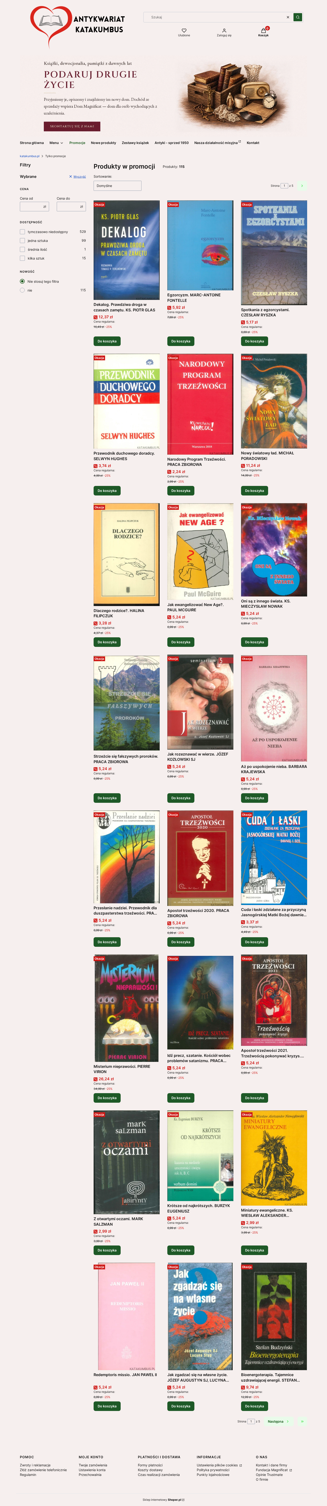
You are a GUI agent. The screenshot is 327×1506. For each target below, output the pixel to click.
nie (30, 290)
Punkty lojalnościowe (213, 1475)
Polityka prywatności (213, 1470)
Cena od (26, 198)
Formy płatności (150, 1465)
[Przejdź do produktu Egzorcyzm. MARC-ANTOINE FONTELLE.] (200, 245)
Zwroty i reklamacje (35, 1465)
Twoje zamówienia (93, 1465)
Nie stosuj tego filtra (43, 281)
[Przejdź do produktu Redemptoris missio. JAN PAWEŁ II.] (127, 1316)
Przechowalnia (90, 1475)
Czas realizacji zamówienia (159, 1475)
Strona (275, 185)
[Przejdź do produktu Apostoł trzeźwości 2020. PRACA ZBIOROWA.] (200, 858)
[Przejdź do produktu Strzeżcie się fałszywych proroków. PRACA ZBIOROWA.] (127, 703)
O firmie (262, 1479)
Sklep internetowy (162, 1499)
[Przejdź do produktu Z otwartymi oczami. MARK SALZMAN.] (127, 1162)
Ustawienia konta (92, 1470)
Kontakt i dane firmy (271, 1465)
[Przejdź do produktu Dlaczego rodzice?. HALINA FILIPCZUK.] (127, 554)
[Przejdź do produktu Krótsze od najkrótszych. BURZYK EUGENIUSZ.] (200, 1155)
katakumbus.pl (29, 156)
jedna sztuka (38, 241)
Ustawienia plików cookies (218, 1465)
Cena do (63, 198)
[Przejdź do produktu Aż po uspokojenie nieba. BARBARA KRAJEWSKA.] (274, 708)
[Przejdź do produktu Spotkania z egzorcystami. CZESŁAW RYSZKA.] (274, 252)
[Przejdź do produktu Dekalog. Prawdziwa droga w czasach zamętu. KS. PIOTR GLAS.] (127, 250)
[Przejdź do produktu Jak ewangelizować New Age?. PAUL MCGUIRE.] (200, 551)
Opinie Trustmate (269, 1475)
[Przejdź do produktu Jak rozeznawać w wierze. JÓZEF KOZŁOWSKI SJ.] (200, 702)
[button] (297, 17)
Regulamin (28, 1475)
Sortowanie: (103, 176)
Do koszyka (107, 341)
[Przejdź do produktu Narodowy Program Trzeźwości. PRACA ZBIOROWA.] (200, 404)
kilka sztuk (36, 258)
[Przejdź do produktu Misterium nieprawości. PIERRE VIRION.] (127, 1008)
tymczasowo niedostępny (48, 232)
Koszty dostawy (150, 1470)
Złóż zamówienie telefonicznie (43, 1470)
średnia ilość (37, 249)
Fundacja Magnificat (272, 1470)
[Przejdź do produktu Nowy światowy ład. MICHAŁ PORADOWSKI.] (274, 401)
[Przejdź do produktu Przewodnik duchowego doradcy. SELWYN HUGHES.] (127, 401)
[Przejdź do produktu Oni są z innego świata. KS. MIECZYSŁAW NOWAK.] (274, 549)
